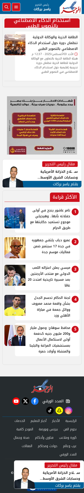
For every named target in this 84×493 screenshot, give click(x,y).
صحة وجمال (21, 437)
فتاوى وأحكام (44, 437)
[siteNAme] (71, 7)
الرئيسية (71, 421)
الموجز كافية (24, 429)
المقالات (27, 446)
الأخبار (56, 421)
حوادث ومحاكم (47, 446)
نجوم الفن (70, 429)
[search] (6, 7)
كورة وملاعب (68, 437)
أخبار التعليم (38, 421)
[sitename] (42, 386)
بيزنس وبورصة (48, 429)
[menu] (16, 7)
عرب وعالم (70, 446)
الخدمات (19, 421)
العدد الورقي (52, 401)
